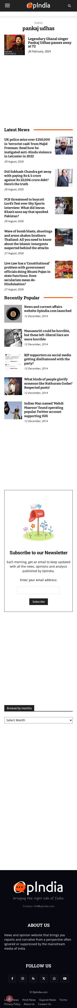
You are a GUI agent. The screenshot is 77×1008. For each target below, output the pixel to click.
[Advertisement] (38, 658)
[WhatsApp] (54, 978)
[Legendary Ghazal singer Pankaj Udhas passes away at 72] (14, 45)
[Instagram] (23, 978)
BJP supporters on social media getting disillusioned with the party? (47, 359)
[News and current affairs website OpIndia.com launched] (13, 314)
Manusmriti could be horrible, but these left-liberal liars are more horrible (47, 335)
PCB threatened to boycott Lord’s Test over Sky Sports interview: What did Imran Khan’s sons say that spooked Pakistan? (26, 208)
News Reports (10, 52)
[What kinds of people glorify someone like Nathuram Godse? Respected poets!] (13, 386)
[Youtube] (65, 978)
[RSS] (33, 978)
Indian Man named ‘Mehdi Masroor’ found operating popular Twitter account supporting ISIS (44, 409)
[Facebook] (12, 978)
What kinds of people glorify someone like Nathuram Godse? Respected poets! (48, 383)
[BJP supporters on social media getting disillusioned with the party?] (13, 362)
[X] (44, 978)
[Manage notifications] (9, 998)
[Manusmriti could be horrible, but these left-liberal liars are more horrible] (13, 338)
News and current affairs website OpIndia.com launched (47, 309)
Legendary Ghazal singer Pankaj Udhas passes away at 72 (49, 42)
